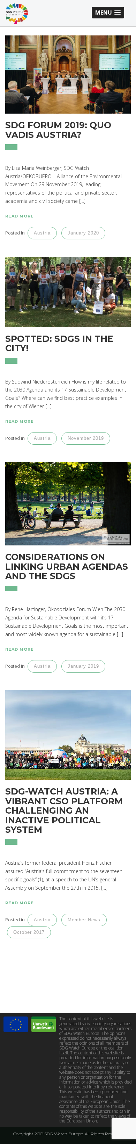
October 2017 (29, 932)
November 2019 (86, 438)
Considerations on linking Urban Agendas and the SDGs (66, 566)
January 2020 (83, 233)
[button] (108, 12)
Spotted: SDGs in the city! (59, 344)
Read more (19, 216)
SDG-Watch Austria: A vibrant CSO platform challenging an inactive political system (64, 810)
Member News (84, 919)
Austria (42, 233)
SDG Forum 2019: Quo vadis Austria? (58, 130)
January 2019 (83, 666)
